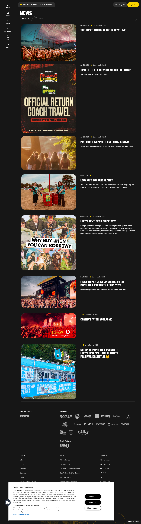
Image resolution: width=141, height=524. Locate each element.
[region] (61, 501)
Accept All (92, 497)
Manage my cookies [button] (133, 521)
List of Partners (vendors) (21, 514)
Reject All (92, 502)
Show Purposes (92, 508)
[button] (8, 46)
